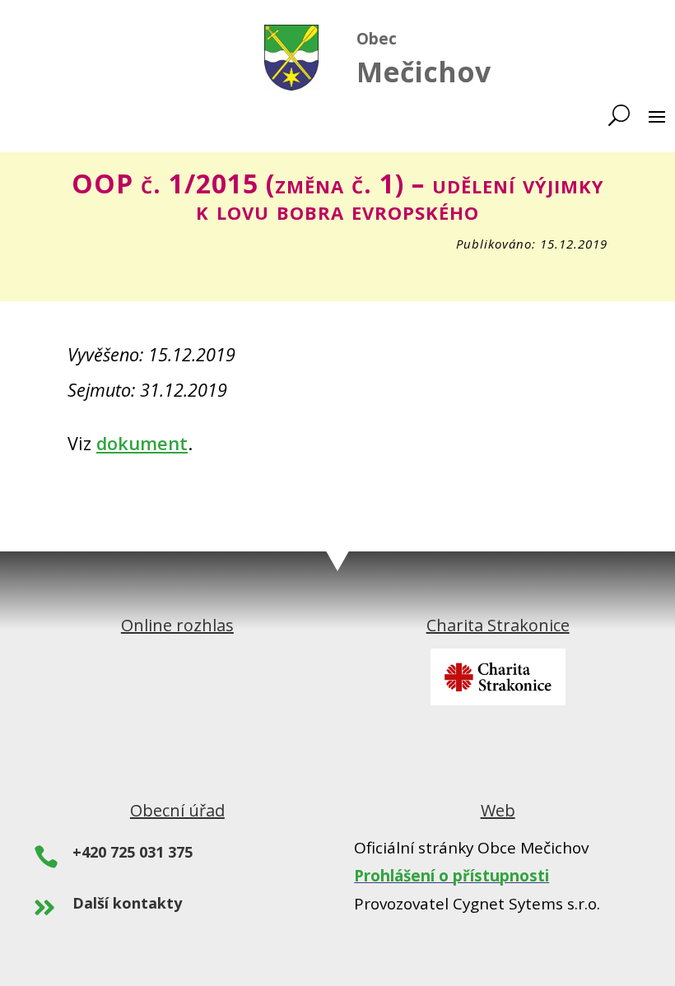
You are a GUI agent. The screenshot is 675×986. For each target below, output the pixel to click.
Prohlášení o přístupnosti (451, 875)
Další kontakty (127, 903)
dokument (142, 443)
